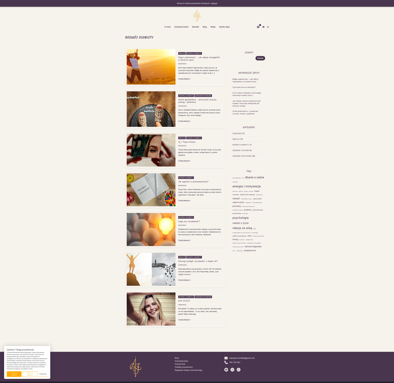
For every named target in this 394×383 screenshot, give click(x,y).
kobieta (241, 191)
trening (235, 239)
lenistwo (251, 191)
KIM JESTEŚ (184, 301)
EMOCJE (182, 53)
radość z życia (241, 223)
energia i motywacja (247, 186)
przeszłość (245, 213)
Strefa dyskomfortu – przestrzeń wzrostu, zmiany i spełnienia (197, 101)
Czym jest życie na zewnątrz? (244, 87)
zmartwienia (240, 250)
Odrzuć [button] (214, 3)
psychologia (241, 217)
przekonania (237, 213)
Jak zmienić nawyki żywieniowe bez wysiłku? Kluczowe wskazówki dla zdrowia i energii (247, 103)
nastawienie (259, 194)
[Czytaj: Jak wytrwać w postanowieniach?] (151, 190)
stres (249, 236)
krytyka (246, 191)
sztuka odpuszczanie (258, 236)
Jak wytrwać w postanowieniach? (193, 181)
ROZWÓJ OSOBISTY (194, 53)
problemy (248, 210)
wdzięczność (249, 239)
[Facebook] (263, 27)
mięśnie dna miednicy (247, 195)
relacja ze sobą (242, 228)
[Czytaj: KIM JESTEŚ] (151, 309)
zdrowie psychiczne (238, 246)
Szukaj (260, 58)
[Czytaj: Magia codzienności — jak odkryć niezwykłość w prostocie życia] (151, 67)
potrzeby (237, 206)
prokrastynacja (258, 210)
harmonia (235, 191)
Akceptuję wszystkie (14, 374)
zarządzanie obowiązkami (254, 243)
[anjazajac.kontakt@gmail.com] (239, 358)
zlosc (234, 250)
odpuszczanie (238, 202)
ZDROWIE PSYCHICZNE (203, 96)
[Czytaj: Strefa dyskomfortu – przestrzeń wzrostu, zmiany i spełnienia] (151, 109)
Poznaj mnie (180, 364)
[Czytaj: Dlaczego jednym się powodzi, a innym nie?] (151, 269)
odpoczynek (257, 199)
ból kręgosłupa (237, 178)
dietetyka (235, 182)
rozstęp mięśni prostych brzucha (241, 232)
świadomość (250, 250)
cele (243, 178)
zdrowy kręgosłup (253, 246)
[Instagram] (268, 27)
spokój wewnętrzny (239, 236)
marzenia (236, 195)
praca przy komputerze (248, 206)
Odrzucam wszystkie (30, 374)
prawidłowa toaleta (238, 210)
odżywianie (248, 202)
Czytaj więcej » (184, 79)
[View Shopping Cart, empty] (258, 27)
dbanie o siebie (254, 177)
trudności (242, 239)
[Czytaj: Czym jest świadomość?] (151, 229)
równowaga (254, 232)
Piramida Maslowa (257, 202)
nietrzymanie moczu (246, 199)
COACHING (237, 133)
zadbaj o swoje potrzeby (239, 243)
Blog (177, 358)
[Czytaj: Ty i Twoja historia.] (151, 150)
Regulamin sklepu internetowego (188, 370)
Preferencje (43, 374)
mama (256, 191)
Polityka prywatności (184, 367)
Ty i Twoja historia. (187, 142)
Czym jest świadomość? (189, 221)
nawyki (236, 198)
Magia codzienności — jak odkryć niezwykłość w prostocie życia (199, 59)
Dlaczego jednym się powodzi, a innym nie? (198, 261)
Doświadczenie (181, 361)
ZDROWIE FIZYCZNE (241, 150)
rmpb (254, 228)
